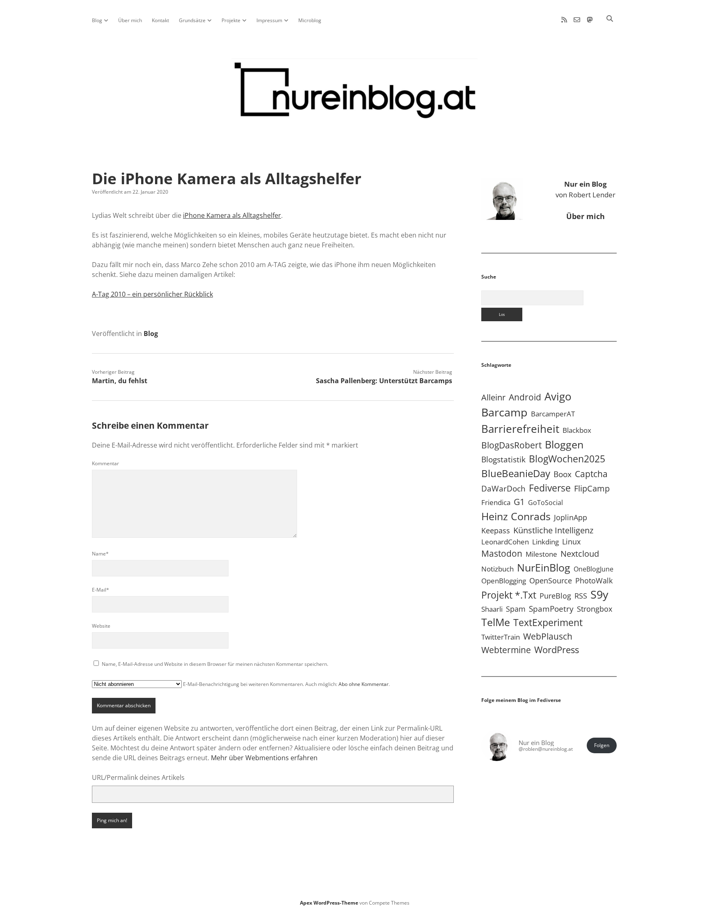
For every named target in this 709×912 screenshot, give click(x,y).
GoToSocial (545, 502)
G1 (519, 501)
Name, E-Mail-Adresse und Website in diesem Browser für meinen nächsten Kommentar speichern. (215, 664)
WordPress (556, 650)
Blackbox (577, 430)
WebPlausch (547, 636)
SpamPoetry (551, 608)
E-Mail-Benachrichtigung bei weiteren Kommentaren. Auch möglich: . (286, 684)
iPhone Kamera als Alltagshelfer (232, 215)
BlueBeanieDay (515, 473)
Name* (100, 553)
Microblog (309, 20)
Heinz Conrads (516, 516)
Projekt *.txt (508, 595)
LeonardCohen (505, 541)
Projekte (231, 20)
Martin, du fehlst (119, 380)
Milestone (541, 554)
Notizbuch (497, 569)
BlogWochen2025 (567, 459)
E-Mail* (100, 589)
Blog (97, 20)
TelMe (495, 622)
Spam (516, 609)
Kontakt (160, 20)
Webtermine (506, 650)
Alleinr (493, 397)
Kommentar (105, 463)
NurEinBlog (543, 567)
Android (525, 397)
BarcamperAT (553, 413)
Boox (562, 474)
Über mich (130, 20)
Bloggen (564, 444)
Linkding (545, 541)
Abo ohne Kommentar (363, 684)
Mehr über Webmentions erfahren (264, 757)
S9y (599, 594)
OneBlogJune (593, 569)
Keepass (495, 530)
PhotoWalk (594, 580)
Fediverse (550, 487)
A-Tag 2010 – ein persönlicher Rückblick (152, 294)
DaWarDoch (503, 488)
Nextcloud (579, 553)
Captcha (591, 474)
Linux (571, 541)
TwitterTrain (500, 637)
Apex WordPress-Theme (329, 902)
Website (101, 625)
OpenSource (550, 580)
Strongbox (594, 609)
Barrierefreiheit (520, 428)
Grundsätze (192, 20)
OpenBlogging (503, 580)
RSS (580, 595)
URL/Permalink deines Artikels (138, 777)
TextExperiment (548, 622)
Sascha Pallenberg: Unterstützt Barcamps (384, 380)
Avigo (558, 396)
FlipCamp (592, 488)
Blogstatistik (503, 459)
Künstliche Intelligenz (553, 530)
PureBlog (555, 596)
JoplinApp (570, 517)
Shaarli (492, 609)
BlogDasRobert (511, 445)
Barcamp (504, 412)
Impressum (269, 20)
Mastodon (501, 553)
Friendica (495, 502)
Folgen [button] (601, 745)
